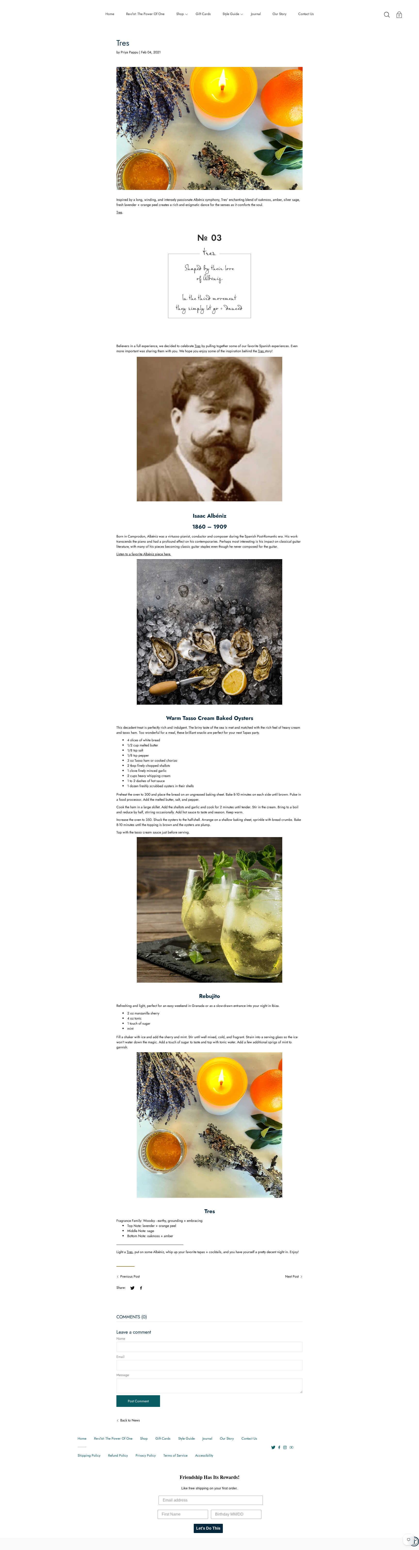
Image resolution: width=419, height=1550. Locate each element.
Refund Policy (118, 1455)
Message (122, 1374)
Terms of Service (175, 1455)
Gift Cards (203, 13)
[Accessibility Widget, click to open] (414, 1541)
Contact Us (306, 13)
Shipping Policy (89, 1455)
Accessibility (204, 1455)
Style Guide (231, 13)
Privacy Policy (146, 1455)
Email (120, 1356)
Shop (180, 13)
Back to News (130, 1420)
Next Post (292, 1276)
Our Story (279, 13)
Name (120, 1338)
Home (109, 13)
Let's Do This (208, 1528)
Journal (256, 13)
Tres (119, 212)
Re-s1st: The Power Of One (145, 13)
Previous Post (130, 1276)
